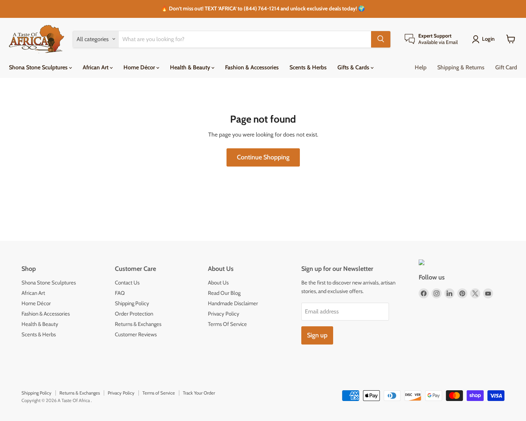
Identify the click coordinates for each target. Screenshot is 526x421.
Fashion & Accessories (252, 67)
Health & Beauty (190, 67)
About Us (218, 282)
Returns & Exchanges (138, 324)
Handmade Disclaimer (233, 303)
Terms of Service (158, 393)
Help (421, 67)
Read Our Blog (224, 293)
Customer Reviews (136, 334)
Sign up (317, 335)
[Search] (380, 39)
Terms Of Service (227, 324)
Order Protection (134, 314)
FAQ (120, 293)
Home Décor (139, 67)
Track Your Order (199, 393)
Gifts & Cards (354, 67)
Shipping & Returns (460, 67)
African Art (96, 67)
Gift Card (506, 67)
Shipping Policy (132, 303)
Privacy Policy (223, 314)
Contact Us (127, 282)
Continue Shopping (263, 157)
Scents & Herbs (308, 67)
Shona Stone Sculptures (39, 67)
